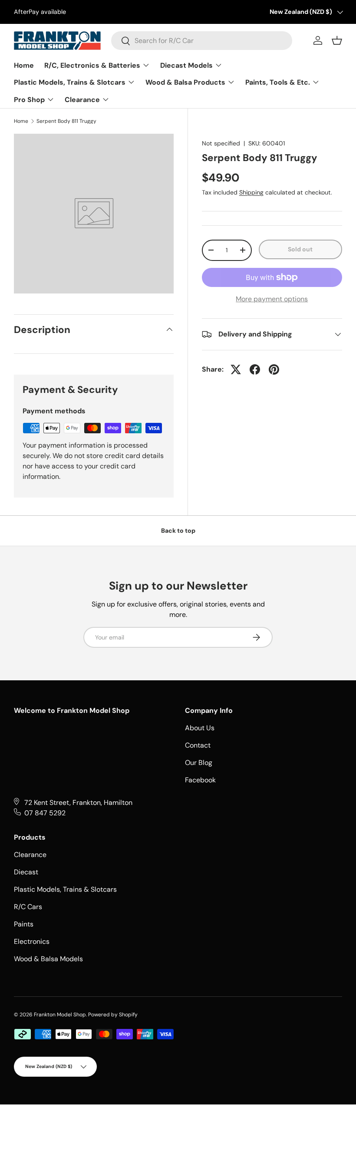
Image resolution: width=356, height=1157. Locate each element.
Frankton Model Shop (60, 1014)
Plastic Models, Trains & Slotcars (65, 889)
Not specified (221, 143)
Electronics (31, 941)
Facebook (200, 780)
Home (21, 121)
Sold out (300, 249)
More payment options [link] (272, 298)
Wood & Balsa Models (48, 958)
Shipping (251, 192)
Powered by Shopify (113, 1014)
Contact (198, 745)
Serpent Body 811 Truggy (66, 121)
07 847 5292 (45, 812)
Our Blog (198, 762)
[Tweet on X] (235, 369)
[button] (336, 40)
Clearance (30, 854)
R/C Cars (28, 906)
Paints (23, 924)
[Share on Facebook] (254, 369)
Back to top (178, 530)
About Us (199, 727)
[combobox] (201, 40)
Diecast (26, 872)
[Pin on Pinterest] (273, 369)
